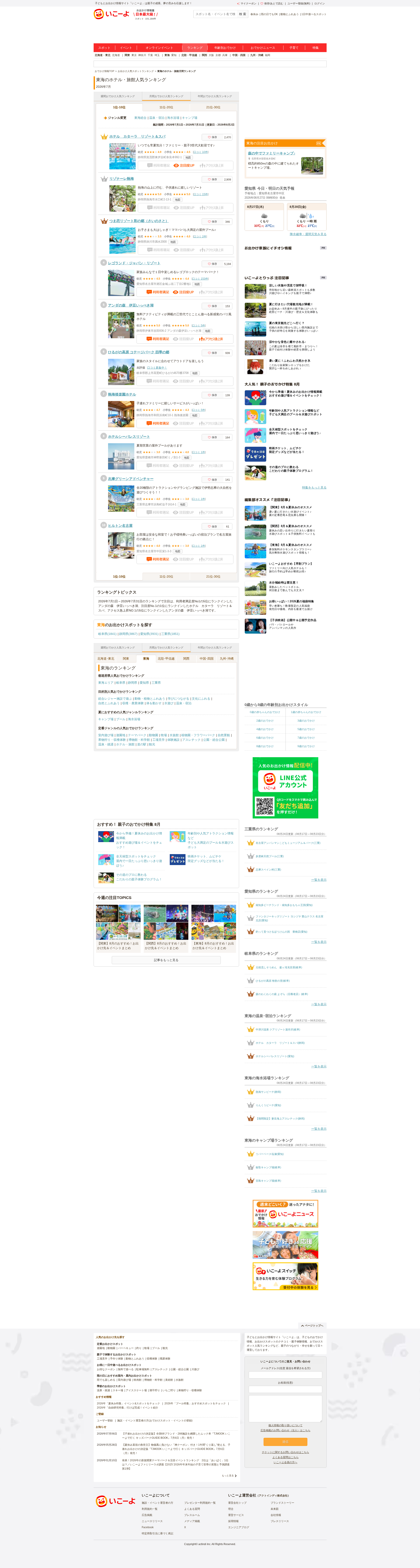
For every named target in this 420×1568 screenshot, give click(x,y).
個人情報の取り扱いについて (285, 1425)
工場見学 (158, 739)
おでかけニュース (263, 47)
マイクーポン (248, 3)
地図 (188, 157)
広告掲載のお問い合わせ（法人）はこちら (285, 1430)
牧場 (164, 735)
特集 (316, 47)
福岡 (267, 55)
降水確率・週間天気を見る (308, 234)
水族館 (174, 735)
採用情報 (233, 1521)
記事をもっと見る (166, 960)
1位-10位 (119, 107)
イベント (126, 47)
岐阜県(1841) (107, 634)
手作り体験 (116, 1358)
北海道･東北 (105, 658)
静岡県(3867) (128, 634)
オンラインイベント (159, 47)
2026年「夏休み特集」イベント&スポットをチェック (128, 1403)
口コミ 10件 (201, 152)
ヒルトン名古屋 (120, 525)
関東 (127, 55)
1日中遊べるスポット (314, 14)
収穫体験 (152, 1358)
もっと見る (228, 1475)
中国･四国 (207, 658)
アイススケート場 (136, 1390)
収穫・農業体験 (133, 703)
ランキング (195, 47)
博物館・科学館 (139, 739)
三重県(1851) (170, 634)
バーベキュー (126, 1348)
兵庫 (225, 55)
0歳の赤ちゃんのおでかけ (265, 712)
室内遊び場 (106, 735)
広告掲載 (147, 1515)
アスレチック (191, 739)
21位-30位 (213, 107)
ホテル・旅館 (125, 744)
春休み (254, 14)
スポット (104, 47)
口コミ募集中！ (157, 367)
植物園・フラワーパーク (198, 735)
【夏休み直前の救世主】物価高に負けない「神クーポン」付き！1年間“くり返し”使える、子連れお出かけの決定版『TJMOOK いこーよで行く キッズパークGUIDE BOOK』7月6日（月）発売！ (176, 1449)
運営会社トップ (237, 1502)
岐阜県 (120, 682)
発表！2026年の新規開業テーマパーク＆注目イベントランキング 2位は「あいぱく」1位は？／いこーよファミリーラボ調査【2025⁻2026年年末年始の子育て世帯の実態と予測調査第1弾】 (176, 1464)
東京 (134, 55)
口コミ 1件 (198, 452)
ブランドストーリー (282, 1502)
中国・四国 (238, 55)
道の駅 (141, 744)
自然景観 (224, 735)
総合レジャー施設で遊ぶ (115, 698)
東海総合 (140, 117)
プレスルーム (192, 1515)
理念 (230, 1508)
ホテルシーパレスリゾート (129, 436)
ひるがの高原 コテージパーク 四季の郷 (138, 352)
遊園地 (120, 735)
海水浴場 (173, 117)
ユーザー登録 (105, 1420)
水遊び (168, 703)
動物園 (153, 735)
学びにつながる (178, 698)
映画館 (138, 1379)
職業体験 (165, 1358)
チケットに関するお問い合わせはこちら (285, 1452)
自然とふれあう (109, 703)
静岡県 (132, 682)
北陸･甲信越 (166, 658)
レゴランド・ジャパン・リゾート (134, 263)
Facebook (148, 1527)
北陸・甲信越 (189, 55)
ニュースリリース (152, 1521)
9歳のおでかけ (306, 746)
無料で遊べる (126, 1369)
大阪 (211, 55)
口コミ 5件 (198, 325)
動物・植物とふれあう (150, 698)
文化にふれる (201, 698)
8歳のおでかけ (265, 746)
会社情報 (276, 1515)
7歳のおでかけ (306, 737)
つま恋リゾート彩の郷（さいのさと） (139, 221)
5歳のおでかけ (306, 729)
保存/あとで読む (273, 3)
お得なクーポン (106, 1369)
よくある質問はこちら (285, 1457)
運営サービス (236, 1515)
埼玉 (157, 55)
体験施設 (173, 739)
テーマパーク (137, 735)
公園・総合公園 (214, 739)
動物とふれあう (289, 14)
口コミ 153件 (200, 278)
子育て (294, 47)
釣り (139, 1348)
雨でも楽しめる (106, 1379)
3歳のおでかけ (306, 720)
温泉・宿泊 (156, 117)
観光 (152, 744)
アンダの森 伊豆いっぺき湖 (131, 305)
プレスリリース (280, 1521)
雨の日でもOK (269, 14)
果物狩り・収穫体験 (112, 739)
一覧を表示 (319, 879)
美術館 (169, 1379)
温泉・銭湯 (106, 744)
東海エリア (106, 682)
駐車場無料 (142, 1369)
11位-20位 (166, 107)
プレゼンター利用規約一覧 (200, 1502)
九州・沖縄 (256, 55)
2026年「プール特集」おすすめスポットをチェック (195, 1403)
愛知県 (144, 682)
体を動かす (154, 703)
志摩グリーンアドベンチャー (131, 479)
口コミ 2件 (200, 236)
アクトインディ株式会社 (273, 1495)
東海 (167, 55)
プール (120, 719)
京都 (218, 55)
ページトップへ (314, 1325)
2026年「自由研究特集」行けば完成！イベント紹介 (127, 1407)
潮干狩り (154, 1390)
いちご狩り (169, 1390)
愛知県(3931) (149, 634)
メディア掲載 (192, 1521)
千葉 (150, 55)
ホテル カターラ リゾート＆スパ (137, 136)
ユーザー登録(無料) (298, 3)
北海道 (116, 55)
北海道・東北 (102, 55)
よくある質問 (192, 1508)
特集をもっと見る (314, 487)
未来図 (274, 1508)
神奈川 (142, 55)
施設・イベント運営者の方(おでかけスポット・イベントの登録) (154, 1420)
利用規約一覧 (150, 1508)
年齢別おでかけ (225, 47)
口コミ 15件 (201, 194)
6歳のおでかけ (265, 737)
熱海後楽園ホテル (122, 394)
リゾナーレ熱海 (121, 178)
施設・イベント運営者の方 (157, 1502)
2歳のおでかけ (265, 720)
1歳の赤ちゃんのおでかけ (306, 712)
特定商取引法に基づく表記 (157, 1533)
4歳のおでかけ (265, 729)
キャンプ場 (189, 117)
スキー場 (118, 1390)
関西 (204, 55)
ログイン (319, 3)
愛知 (174, 55)
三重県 (156, 682)
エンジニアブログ (238, 1527)
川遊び (195, 1369)
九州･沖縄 (227, 658)
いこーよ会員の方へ (285, 1462)
